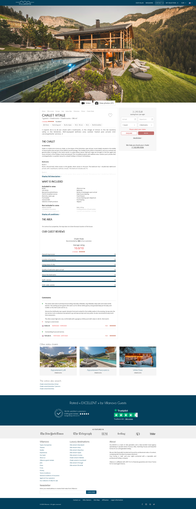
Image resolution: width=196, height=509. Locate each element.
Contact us (159, 3)
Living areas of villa (48, 264)
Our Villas (140, 3)
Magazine (149, 3)
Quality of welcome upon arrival (53, 270)
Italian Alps (69, 111)
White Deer (138, 370)
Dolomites (77, 111)
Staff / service (46, 280)
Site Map (97, 500)
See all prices (137, 138)
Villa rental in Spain (75, 452)
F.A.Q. (41, 468)
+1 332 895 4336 (137, 147)
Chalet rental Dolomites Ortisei (49, 384)
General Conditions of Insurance (49, 475)
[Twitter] (154, 504)
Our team (43, 455)
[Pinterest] (150, 504)
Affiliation (105, 500)
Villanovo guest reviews (47, 460)
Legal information (117, 500)
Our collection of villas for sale (49, 481)
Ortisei (83, 111)
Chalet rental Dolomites (47, 389)
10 (115, 254)
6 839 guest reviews (71, 414)
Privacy (42, 470)
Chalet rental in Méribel (77, 458)
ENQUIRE (129, 133)
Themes (42, 447)
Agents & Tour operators (47, 478)
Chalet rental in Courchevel (78, 460)
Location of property (49, 259)
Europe (58, 111)
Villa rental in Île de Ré (76, 465)
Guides (42, 450)
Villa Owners (87, 500)
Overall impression (48, 254)
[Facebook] (142, 504)
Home (43, 111)
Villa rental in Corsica (76, 455)
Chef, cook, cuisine (48, 285)
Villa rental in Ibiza (75, 447)
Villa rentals (50, 111)
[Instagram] (146, 504)
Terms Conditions (45, 473)
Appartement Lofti (58, 370)
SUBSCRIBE (91, 492)
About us (42, 458)
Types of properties (46, 445)
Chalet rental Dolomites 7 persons (50, 386)
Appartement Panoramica (98, 370)
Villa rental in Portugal (76, 463)
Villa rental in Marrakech (77, 445)
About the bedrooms (49, 275)
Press (41, 465)
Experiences (43, 452)
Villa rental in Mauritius (77, 450)
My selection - (172, 3)
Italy (63, 111)
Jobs (41, 463)
